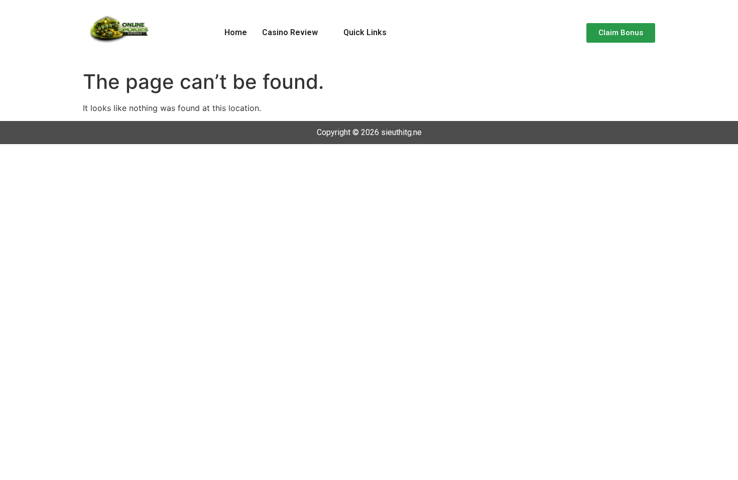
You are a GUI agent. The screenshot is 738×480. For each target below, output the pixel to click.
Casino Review (290, 32)
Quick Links (365, 32)
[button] (295, 32)
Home (235, 32)
